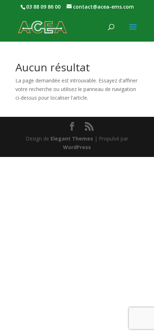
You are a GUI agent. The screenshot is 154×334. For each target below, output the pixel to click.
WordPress (77, 147)
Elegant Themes (71, 138)
